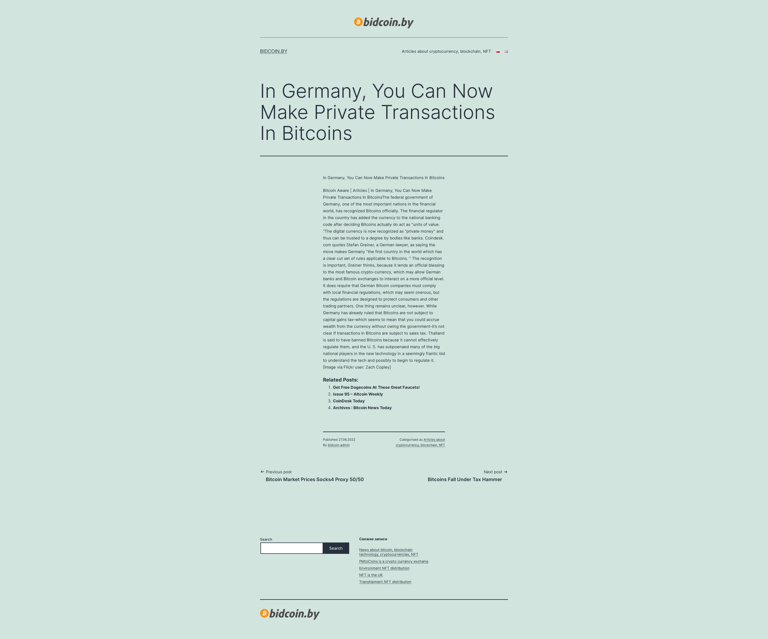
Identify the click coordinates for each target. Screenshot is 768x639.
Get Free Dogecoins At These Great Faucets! (376, 387)
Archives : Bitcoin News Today (362, 407)
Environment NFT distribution (384, 568)
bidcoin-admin (339, 445)
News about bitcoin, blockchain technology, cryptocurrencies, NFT (388, 552)
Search (266, 539)
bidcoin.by (273, 51)
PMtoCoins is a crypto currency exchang (393, 561)
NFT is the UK (371, 575)
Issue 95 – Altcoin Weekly (358, 394)
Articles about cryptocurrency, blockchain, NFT (446, 51)
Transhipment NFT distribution (385, 582)
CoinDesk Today (349, 401)
